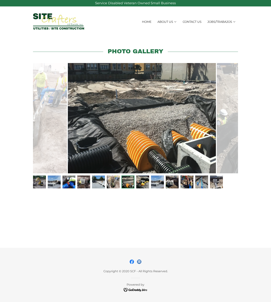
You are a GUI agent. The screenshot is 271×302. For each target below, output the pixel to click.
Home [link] (147, 22)
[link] (58, 21)
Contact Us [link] (192, 22)
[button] (167, 22)
